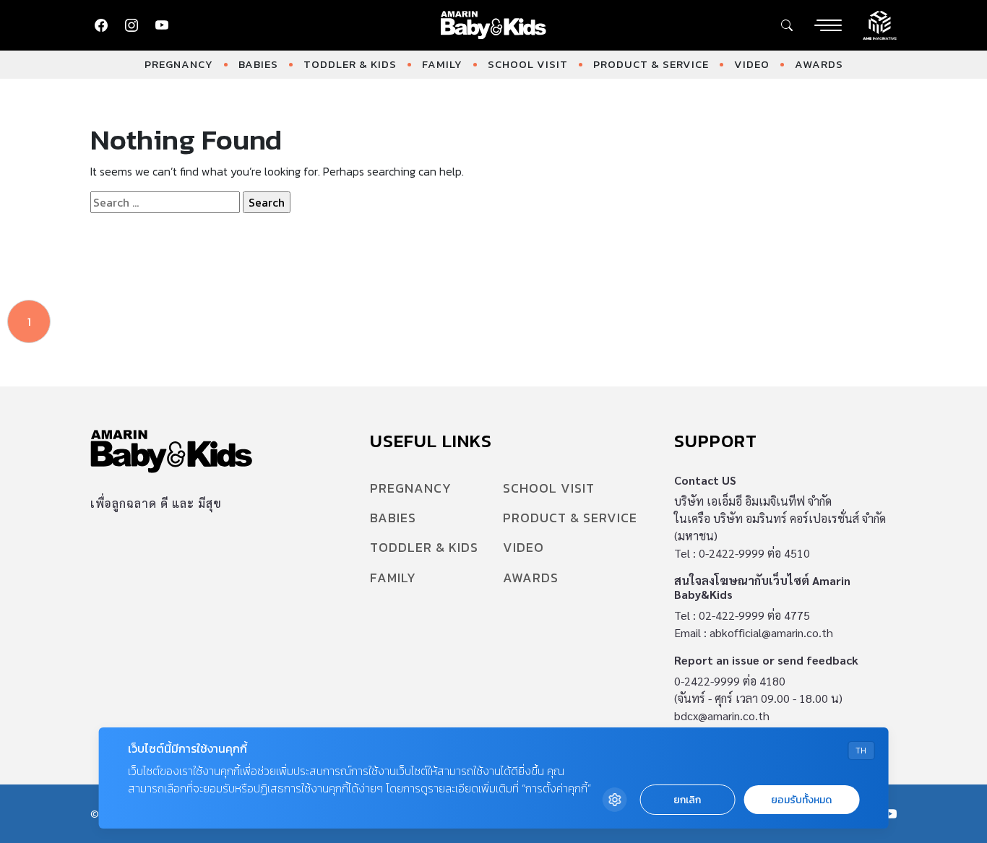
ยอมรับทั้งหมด (801, 800)
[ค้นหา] (787, 25)
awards (819, 64)
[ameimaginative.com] (880, 24)
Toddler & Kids (350, 64)
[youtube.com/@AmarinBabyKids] (162, 25)
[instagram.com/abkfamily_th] (131, 25)
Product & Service (651, 64)
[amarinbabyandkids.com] (494, 25)
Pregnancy (179, 64)
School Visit (528, 64)
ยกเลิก (687, 800)
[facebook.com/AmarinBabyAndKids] (101, 25)
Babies (258, 64)
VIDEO (752, 64)
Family (442, 64)
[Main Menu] (828, 25)
